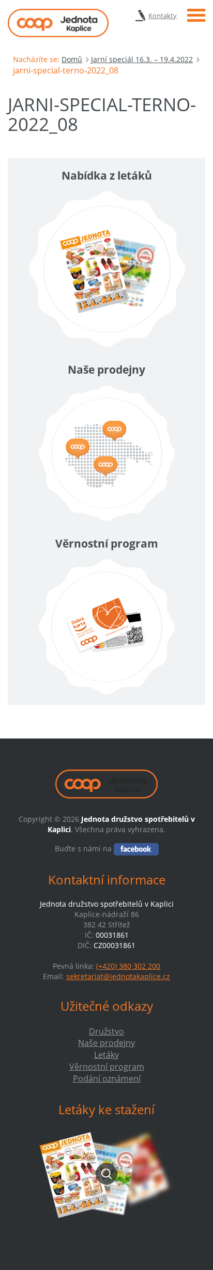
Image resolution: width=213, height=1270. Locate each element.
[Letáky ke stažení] (106, 1173)
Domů (72, 59)
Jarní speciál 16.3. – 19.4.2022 (142, 59)
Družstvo (106, 1031)
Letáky (106, 1054)
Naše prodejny (106, 1043)
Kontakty (162, 15)
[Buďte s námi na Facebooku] (136, 848)
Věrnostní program (106, 1066)
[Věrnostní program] (106, 627)
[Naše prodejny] (106, 453)
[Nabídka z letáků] (106, 269)
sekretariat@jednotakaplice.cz (118, 976)
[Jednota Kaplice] (58, 23)
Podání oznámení (107, 1078)
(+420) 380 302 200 (128, 966)
